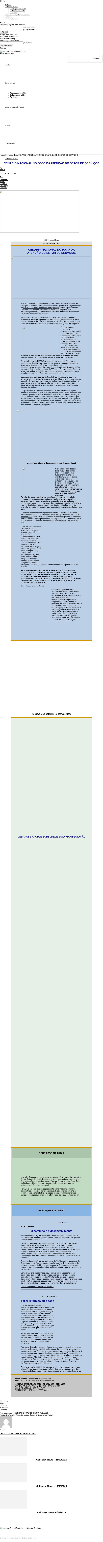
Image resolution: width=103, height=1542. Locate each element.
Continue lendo (75, 1371)
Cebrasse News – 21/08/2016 (51, 1459)
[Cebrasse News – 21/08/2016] (13, 1455)
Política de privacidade (9, 36)
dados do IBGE (26, 517)
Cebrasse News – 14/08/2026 (51, 1486)
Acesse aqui (32, 463)
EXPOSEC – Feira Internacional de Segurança (41, 308)
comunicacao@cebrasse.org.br (41, 1380)
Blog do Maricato (11, 19)
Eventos (8, 17)
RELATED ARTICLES (8, 1434)
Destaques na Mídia (18, 9)
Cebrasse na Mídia (17, 11)
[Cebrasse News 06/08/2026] (13, 1508)
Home (2, 155)
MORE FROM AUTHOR (26, 1434)
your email (27, 43)
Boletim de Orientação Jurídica (17, 15)
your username (29, 27)
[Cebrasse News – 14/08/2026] (13, 1482)
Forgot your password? (9, 34)
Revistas (13, 13)
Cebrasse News (11, 7)
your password (29, 29)
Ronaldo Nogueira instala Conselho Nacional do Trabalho (32, 1415)
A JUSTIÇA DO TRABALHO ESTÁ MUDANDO (30, 1413)
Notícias (8, 5)
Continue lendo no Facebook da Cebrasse (37, 1287)
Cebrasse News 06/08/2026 (51, 1512)
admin (2, 170)
